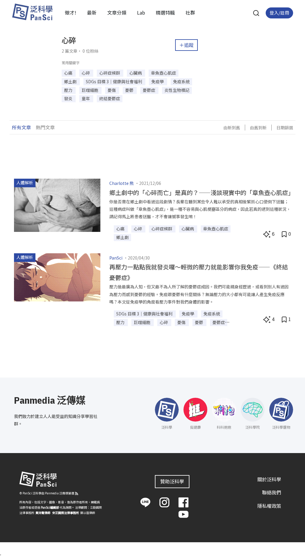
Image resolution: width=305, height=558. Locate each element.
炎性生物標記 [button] (176, 90)
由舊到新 (258, 128)
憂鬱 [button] (129, 90)
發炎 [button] (68, 98)
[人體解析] (57, 204)
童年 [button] (86, 98)
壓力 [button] (68, 90)
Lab (141, 12)
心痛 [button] (68, 73)
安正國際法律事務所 (65, 512)
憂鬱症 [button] (149, 90)
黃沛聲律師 (42, 512)
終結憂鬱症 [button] (109, 98)
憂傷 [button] (112, 90)
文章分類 (116, 12)
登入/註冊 (279, 13)
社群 (190, 12)
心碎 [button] (86, 73)
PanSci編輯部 (50, 507)
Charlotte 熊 (121, 183)
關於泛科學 (269, 479)
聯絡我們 (271, 492)
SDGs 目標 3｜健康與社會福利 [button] (114, 81)
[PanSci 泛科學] (32, 12)
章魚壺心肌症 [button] (163, 73)
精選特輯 (165, 12)
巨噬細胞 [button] (90, 90)
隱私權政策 (269, 505)
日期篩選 (284, 128)
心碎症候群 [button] (110, 73)
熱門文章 (45, 127)
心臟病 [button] (136, 73)
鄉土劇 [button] (70, 81)
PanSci (115, 258)
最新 (92, 12)
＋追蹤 (186, 44)
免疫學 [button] (158, 81)
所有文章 (21, 127)
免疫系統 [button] (181, 81)
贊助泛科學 (172, 481)
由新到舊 (231, 128)
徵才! (70, 12)
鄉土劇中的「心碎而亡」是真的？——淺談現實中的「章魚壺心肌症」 (201, 192)
